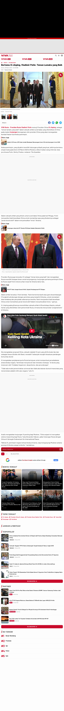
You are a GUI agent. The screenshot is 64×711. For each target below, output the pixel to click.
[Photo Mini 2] (9, 116)
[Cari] (55, 55)
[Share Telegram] (60, 123)
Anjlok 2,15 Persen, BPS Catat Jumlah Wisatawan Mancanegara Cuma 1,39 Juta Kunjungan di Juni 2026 (33, 142)
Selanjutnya (15, 454)
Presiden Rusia (49, 517)
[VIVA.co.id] (6, 55)
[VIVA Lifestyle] (27, 59)
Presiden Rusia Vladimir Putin (21, 127)
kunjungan (14, 132)
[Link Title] (5, 537)
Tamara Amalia (8, 70)
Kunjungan (6, 519)
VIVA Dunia (5, 127)
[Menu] (58, 55)
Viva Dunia (14, 519)
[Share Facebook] (49, 123)
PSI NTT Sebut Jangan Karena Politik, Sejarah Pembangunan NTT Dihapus (26, 289)
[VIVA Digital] (6, 59)
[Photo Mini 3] (15, 116)
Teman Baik (58, 517)
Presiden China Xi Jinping (17, 517)
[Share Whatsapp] (57, 123)
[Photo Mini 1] (3, 116)
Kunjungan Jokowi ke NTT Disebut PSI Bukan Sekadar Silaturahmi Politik (25, 228)
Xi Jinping (52, 127)
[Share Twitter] (53, 123)
